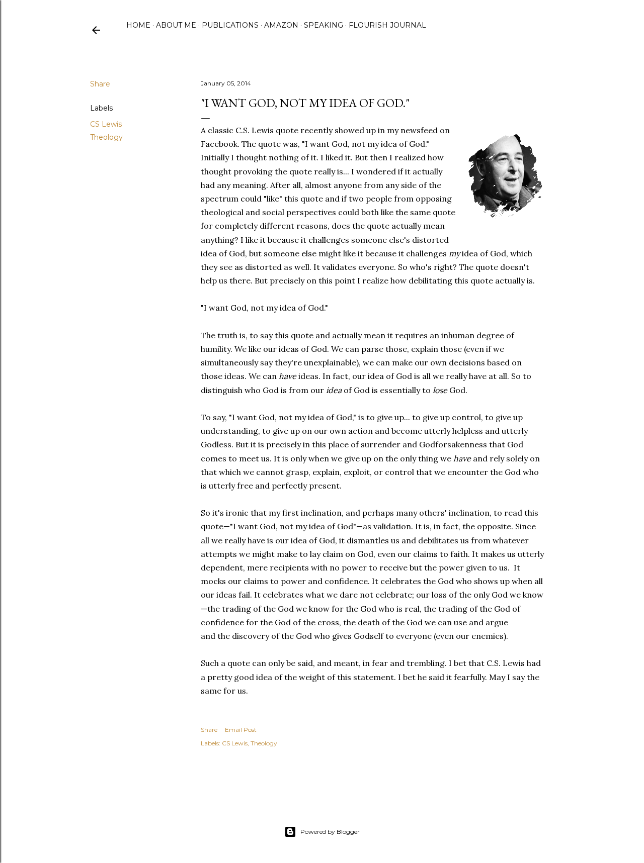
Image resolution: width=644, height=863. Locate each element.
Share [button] (100, 83)
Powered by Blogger (330, 831)
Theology (106, 137)
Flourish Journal (387, 25)
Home (138, 25)
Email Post (241, 729)
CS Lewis (106, 124)
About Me (176, 25)
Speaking (323, 25)
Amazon (281, 25)
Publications (230, 25)
